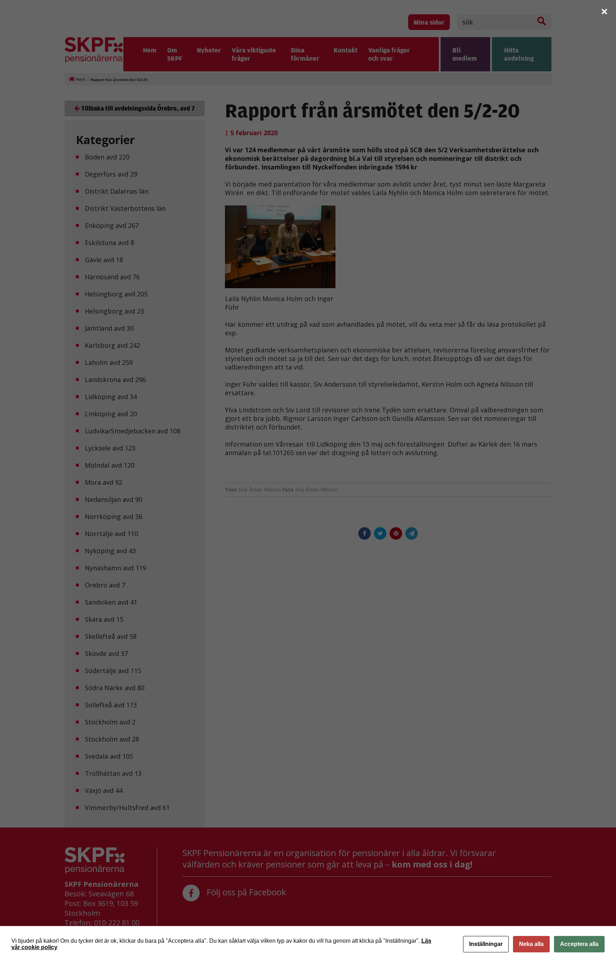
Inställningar (486, 944)
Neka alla (531, 944)
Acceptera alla (579, 944)
